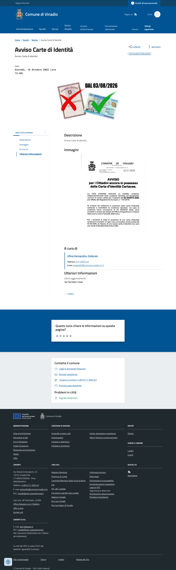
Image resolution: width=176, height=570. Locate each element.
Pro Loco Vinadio (58, 501)
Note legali (94, 476)
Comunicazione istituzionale (111, 28)
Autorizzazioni (57, 437)
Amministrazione (24, 29)
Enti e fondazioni (20, 441)
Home (17, 40)
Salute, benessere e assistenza (103, 433)
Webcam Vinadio (58, 497)
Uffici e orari (18, 508)
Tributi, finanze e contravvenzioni (104, 437)
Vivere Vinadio (68, 27)
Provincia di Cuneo (59, 476)
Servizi (55, 29)
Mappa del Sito (82, 559)
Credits (61, 559)
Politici (16, 454)
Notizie (35, 40)
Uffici (15, 458)
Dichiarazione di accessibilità (102, 480)
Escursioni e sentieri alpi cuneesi (65, 493)
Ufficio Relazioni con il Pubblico (26, 504)
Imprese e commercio (60, 445)
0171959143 (82, 261)
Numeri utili (18, 512)
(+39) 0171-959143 (30, 485)
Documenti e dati (20, 437)
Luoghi (130, 450)
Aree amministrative (22, 433)
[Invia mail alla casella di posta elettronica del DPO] (26, 526)
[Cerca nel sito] (156, 14)
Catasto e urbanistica (60, 441)
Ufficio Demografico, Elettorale (82, 256)
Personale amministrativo (24, 449)
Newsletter (132, 475)
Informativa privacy (98, 472)
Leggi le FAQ (95, 487)
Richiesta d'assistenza (99, 497)
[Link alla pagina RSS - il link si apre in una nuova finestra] (135, 14)
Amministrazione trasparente (102, 484)
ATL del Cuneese (58, 488)
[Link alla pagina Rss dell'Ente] (129, 472)
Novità (42, 29)
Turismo (135, 29)
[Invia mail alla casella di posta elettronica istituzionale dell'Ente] (34, 489)
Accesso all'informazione (86, 28)
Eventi (130, 454)
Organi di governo (20, 445)
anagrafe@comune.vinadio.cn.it (88, 265)
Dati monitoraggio (20, 559)
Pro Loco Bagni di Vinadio (62, 505)
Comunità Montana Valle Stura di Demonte (68, 482)
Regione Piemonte (22, 3)
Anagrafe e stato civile (61, 433)
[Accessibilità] (8, 562)
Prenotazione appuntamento (102, 493)
